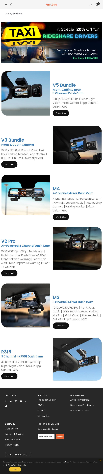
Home (8, 13)
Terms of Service (14, 434)
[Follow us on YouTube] (20, 401)
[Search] (11, 4)
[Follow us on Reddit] (5, 406)
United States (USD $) (17, 454)
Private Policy (12, 439)
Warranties (44, 416)
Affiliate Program (80, 399)
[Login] (91, 5)
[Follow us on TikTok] (25, 401)
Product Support (47, 399)
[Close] (100, 460)
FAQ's (41, 405)
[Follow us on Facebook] (5, 401)
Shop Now (61, 113)
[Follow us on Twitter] (10, 401)
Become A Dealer (80, 410)
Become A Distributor (82, 405)
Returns (42, 410)
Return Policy (12, 444)
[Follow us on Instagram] (15, 401)
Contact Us (11, 428)
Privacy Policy (12, 465)
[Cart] (96, 4)
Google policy (22, 465)
